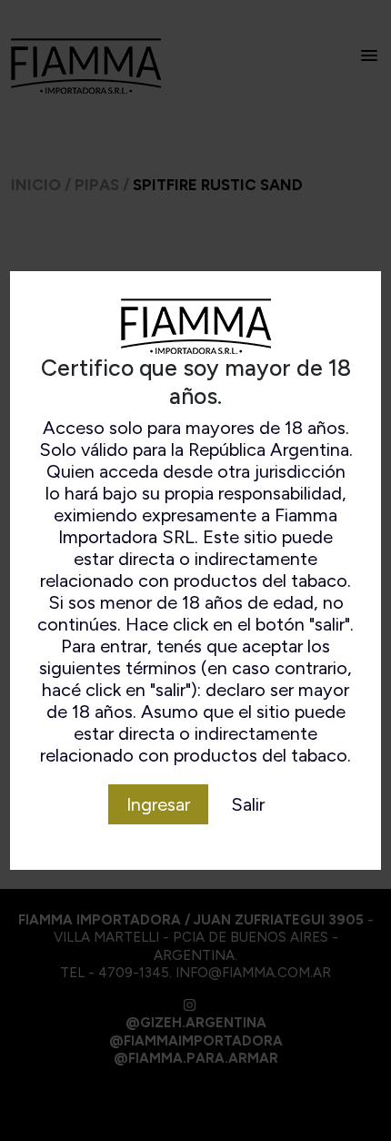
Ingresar (158, 804)
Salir (248, 804)
